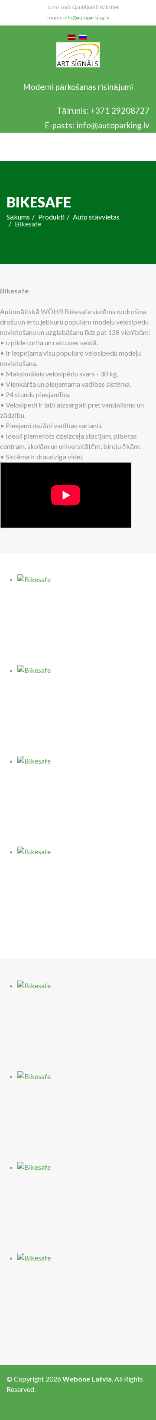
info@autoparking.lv (86, 17)
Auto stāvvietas (96, 217)
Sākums (18, 217)
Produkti (51, 217)
